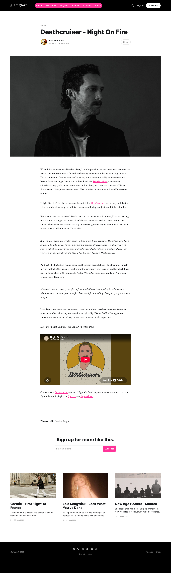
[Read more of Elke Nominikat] (43, 42)
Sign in (140, 5)
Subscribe (153, 5)
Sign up (82, 554)
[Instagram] (96, 549)
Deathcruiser (61, 392)
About (98, 5)
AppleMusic (86, 396)
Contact (87, 5)
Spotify (72, 396)
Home (39, 5)
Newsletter (51, 5)
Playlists (64, 5)
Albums (75, 5)
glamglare (19, 5)
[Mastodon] (87, 549)
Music (43, 25)
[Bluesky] (78, 549)
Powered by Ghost (153, 552)
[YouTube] (92, 549)
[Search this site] (133, 6)
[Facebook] (74, 549)
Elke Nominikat (56, 40)
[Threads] (83, 549)
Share (125, 42)
